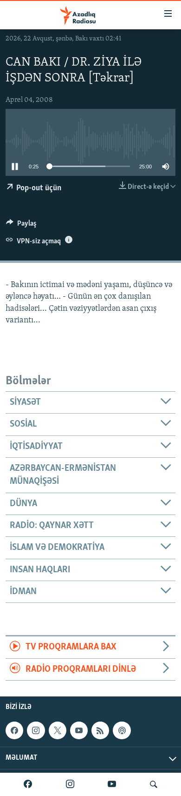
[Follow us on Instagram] (36, 730)
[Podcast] (121, 730)
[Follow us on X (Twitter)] (57, 730)
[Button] (21, 225)
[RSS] (100, 730)
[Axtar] (154, 784)
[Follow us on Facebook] (14, 730)
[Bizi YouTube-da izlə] (111, 784)
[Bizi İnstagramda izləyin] (70, 784)
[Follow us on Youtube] (79, 730)
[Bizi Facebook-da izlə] (27, 784)
